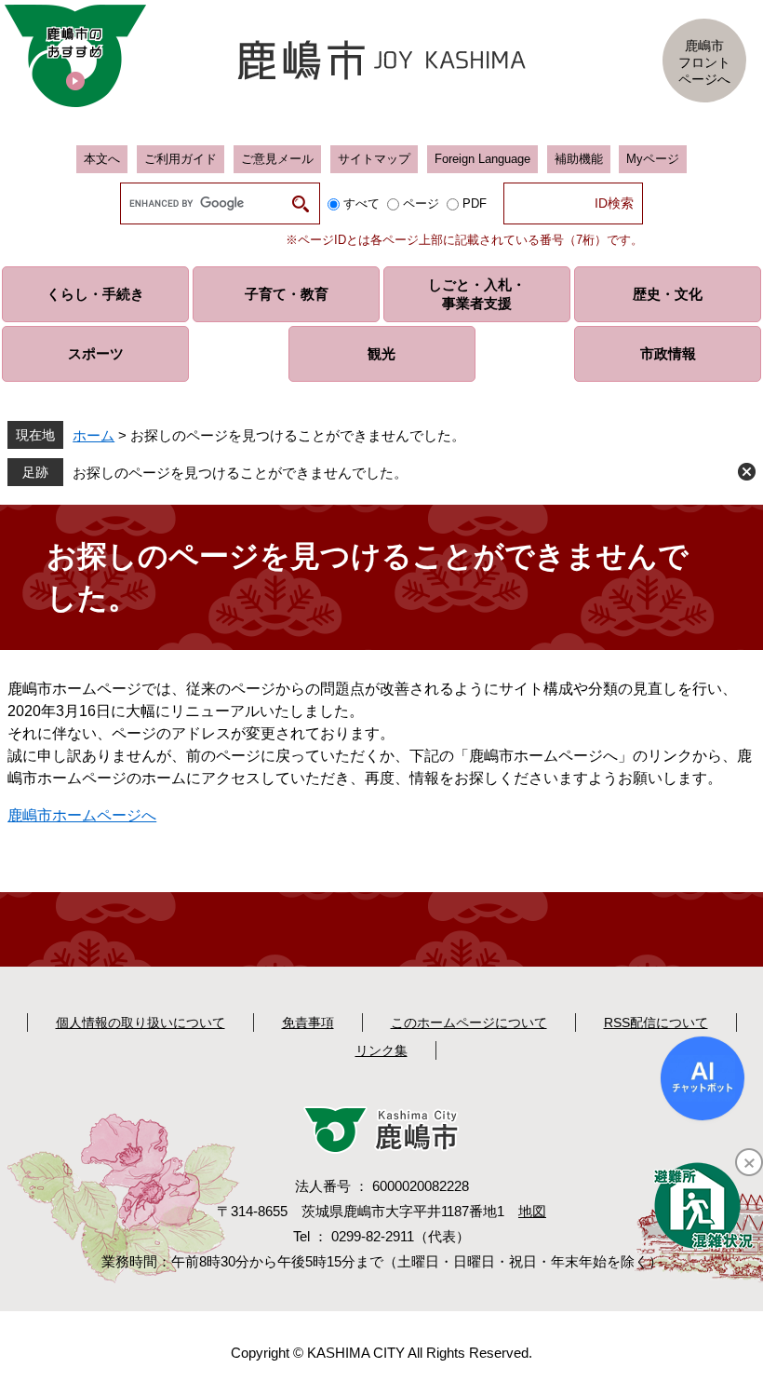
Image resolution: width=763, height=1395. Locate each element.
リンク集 (381, 1050)
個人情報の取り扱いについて (140, 1022)
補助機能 (579, 159)
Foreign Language (482, 159)
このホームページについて (469, 1022)
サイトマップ (374, 159)
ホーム (93, 435)
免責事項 (308, 1022)
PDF (474, 203)
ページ (421, 203)
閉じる (747, 472)
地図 (532, 1211)
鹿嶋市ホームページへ (81, 815)
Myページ (652, 159)
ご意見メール (277, 159)
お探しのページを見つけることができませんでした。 (240, 473)
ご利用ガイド (180, 159)
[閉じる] (749, 1162)
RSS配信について (656, 1022)
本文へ (102, 159)
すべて (361, 203)
